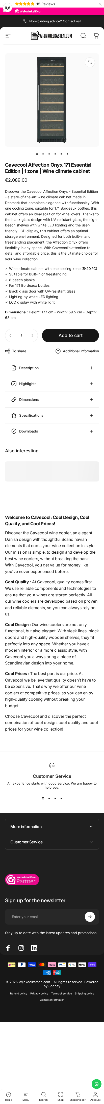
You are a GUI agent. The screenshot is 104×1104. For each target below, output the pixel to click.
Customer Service (52, 776)
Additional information (81, 351)
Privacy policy (39, 993)
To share (19, 351)
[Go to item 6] (67, 154)
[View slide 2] (49, 798)
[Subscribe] (90, 917)
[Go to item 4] (55, 154)
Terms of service (61, 993)
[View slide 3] (55, 798)
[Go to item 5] (61, 154)
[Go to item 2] (43, 154)
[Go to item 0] (37, 154)
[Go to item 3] (49, 154)
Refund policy (18, 993)
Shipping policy (84, 993)
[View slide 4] (61, 798)
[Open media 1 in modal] (90, 62)
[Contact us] (96, 1084)
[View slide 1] (43, 798)
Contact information (52, 999)
